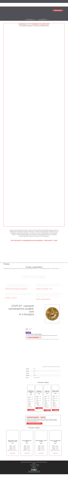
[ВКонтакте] (31, 469)
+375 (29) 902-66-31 (33, 465)
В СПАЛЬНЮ (31, 334)
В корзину (28, 332)
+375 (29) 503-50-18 (33, 464)
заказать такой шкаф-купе (33, 337)
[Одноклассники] (34, 469)
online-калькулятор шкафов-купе (34, 423)
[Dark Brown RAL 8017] (34, 47)
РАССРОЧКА (43, 417)
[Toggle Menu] (62, 5)
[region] (34, 311)
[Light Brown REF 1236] (34, 205)
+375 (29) (30, 19)
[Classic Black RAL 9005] (34, 126)
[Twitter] (33, 469)
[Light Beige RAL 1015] (34, 166)
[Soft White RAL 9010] (34, 87)
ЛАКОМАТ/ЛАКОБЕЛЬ (38, 334)
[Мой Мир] (36, 469)
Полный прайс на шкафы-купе (32, 417)
